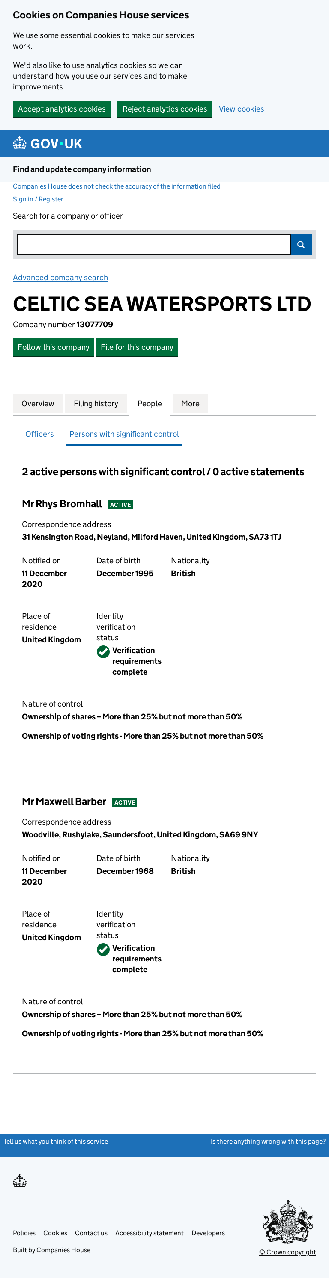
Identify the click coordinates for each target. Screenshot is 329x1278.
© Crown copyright (287, 1252)
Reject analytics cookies (165, 109)
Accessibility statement (149, 1233)
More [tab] (190, 403)
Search (301, 244)
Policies (24, 1233)
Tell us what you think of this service (55, 1141)
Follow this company (54, 347)
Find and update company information (82, 169)
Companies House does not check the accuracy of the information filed (117, 186)
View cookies (241, 109)
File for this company (137, 347)
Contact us (91, 1233)
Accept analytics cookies (62, 109)
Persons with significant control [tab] (124, 434)
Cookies (55, 1233)
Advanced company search (60, 277)
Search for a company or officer (68, 216)
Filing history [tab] (96, 403)
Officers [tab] (39, 434)
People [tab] (150, 403)
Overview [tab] (37, 403)
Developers (208, 1233)
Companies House (63, 1250)
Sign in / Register (38, 199)
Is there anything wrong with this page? (268, 1141)
